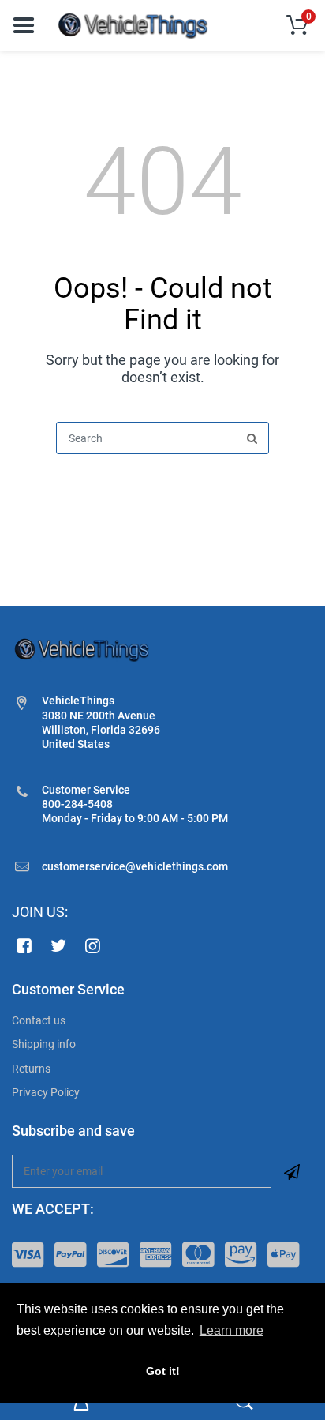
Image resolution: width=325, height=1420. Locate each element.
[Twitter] (59, 945)
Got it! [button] (163, 1371)
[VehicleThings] (134, 24)
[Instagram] (93, 945)
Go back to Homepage (162, 492)
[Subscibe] (292, 1171)
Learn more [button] (231, 1330)
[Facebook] (24, 945)
